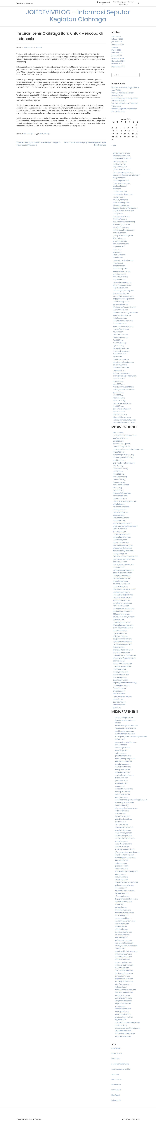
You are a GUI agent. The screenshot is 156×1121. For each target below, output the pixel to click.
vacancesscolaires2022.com (124, 422)
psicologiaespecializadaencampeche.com (131, 736)
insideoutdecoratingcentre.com (125, 312)
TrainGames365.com (121, 205)
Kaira (30, 1119)
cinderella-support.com (122, 282)
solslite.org (119, 904)
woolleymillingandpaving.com (126, 871)
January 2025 (116, 55)
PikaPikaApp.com (120, 219)
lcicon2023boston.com (122, 417)
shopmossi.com (121, 888)
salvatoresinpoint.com (122, 315)
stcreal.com (117, 252)
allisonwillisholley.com (123, 901)
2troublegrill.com (121, 877)
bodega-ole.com (121, 987)
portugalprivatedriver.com (123, 564)
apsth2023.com (119, 411)
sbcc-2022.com (118, 384)
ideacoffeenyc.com (120, 540)
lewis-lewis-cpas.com (121, 351)
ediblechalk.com (119, 693)
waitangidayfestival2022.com (124, 420)
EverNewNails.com (120, 310)
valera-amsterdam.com (124, 970)
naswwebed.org (119, 370)
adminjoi (39, 47)
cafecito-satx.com (121, 824)
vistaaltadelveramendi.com (125, 728)
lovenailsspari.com (120, 581)
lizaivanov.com (120, 753)
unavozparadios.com (121, 518)
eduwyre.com (118, 332)
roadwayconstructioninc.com (124, 655)
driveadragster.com (122, 747)
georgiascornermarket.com (124, 559)
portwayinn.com (121, 907)
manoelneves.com (120, 191)
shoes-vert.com (119, 520)
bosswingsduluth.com (121, 622)
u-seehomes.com (119, 323)
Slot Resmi (115, 1095)
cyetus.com (117, 356)
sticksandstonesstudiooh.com (126, 882)
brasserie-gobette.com (122, 666)
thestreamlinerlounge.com (125, 989)
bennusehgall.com (120, 496)
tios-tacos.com (120, 822)
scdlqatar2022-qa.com (121, 443)
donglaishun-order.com (122, 603)
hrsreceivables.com (120, 277)
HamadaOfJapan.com (121, 224)
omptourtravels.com (123, 1003)
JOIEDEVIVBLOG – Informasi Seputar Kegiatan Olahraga (78, 15)
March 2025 (116, 50)
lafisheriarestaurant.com (123, 611)
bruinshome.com (121, 841)
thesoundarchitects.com (124, 912)
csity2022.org (118, 490)
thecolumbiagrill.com (121, 446)
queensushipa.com (120, 268)
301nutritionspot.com (123, 956)
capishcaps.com (119, 704)
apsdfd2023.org (119, 400)
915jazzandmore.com (121, 614)
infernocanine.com (122, 896)
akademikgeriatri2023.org (123, 455)
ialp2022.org (118, 471)
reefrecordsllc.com (122, 811)
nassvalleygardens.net (123, 998)
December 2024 (117, 58)
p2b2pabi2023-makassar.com (124, 435)
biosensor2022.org (120, 468)
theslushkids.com (121, 860)
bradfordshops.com (121, 359)
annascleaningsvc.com (123, 844)
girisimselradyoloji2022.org (124, 463)
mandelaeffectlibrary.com (123, 194)
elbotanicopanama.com (122, 523)
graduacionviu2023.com (124, 827)
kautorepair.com (119, 531)
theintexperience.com (121, 156)
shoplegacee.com (120, 241)
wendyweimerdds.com (121, 271)
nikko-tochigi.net (121, 937)
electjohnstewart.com (123, 1001)
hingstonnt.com (119, 178)
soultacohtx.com (119, 702)
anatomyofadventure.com (125, 921)
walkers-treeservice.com (124, 885)
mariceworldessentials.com (123, 608)
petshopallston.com (122, 791)
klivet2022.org (118, 474)
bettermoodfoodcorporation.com (126, 175)
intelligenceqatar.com (121, 216)
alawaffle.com (120, 813)
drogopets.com (119, 691)
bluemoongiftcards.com (124, 943)
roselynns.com (118, 197)
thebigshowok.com (122, 769)
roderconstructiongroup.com (124, 501)
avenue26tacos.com (122, 794)
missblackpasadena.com (124, 802)
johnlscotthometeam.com (123, 321)
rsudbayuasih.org (122, 1011)
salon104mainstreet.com (123, 573)
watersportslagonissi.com (123, 326)
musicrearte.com (119, 669)
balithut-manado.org (121, 373)
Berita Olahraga (118, 2)
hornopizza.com (121, 745)
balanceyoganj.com (120, 200)
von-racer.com (118, 567)
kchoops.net (119, 948)
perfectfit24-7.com (120, 562)
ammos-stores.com (122, 959)
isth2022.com (118, 432)
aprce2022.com (119, 378)
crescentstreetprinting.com (125, 742)
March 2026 (116, 36)
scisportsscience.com (123, 1031)
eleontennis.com (119, 354)
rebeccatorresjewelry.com (123, 260)
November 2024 (117, 61)
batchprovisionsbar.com (122, 663)
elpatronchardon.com (121, 600)
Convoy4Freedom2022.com (123, 389)
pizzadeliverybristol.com (122, 548)
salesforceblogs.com (121, 202)
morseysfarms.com (120, 672)
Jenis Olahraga (129, 2)
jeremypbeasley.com (121, 293)
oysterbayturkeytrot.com (124, 849)
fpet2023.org (118, 340)
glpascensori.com (121, 866)
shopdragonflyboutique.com (124, 658)
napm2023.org (119, 398)
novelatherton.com (122, 995)
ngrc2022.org (118, 345)
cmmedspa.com (121, 926)
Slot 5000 (115, 1074)
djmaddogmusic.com (123, 910)
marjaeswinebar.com (121, 534)
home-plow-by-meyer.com (125, 758)
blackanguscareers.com (124, 981)
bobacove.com (118, 647)
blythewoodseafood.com (122, 641)
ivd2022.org (117, 487)
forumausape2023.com (122, 403)
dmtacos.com (120, 739)
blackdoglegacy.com (122, 764)
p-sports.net (119, 786)
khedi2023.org (118, 452)
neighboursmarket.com (124, 978)
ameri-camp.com (119, 274)
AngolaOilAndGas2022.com (123, 387)
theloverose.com (121, 778)
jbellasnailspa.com (120, 630)
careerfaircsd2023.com (122, 409)
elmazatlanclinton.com (122, 537)
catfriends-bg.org (120, 161)
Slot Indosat (116, 1090)
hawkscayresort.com (121, 507)
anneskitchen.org (122, 805)
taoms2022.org (119, 479)
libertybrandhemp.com (124, 973)
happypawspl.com (120, 553)
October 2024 (116, 64)
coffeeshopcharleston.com (123, 570)
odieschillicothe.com (121, 542)
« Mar (113, 145)
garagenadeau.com (120, 304)
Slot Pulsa (115, 1058)
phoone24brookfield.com (123, 650)
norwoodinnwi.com (122, 976)
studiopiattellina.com (121, 592)
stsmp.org (117, 189)
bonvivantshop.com (121, 244)
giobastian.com (121, 863)
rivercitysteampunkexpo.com (126, 945)
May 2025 (115, 47)
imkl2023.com (118, 406)
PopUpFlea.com (119, 255)
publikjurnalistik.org (123, 1014)
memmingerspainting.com (123, 290)
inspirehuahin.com (120, 288)
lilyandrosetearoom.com (124, 855)
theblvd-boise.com (120, 337)
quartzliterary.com (120, 586)
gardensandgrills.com (123, 932)
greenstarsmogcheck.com (123, 551)
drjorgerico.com (119, 266)
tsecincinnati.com (120, 498)
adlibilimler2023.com (121, 367)
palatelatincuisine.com (123, 761)
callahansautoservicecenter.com (125, 556)
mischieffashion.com (121, 329)
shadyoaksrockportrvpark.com (125, 526)
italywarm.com (120, 1020)
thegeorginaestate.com (122, 639)
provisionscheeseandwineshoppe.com (128, 449)
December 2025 (117, 44)
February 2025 (117, 53)
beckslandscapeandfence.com (126, 725)
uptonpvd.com (120, 874)
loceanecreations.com (123, 962)
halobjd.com (118, 213)
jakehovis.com (118, 619)
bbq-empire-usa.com (121, 685)
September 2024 (117, 66)
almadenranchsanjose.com (123, 362)
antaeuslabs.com (119, 233)
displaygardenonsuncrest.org (124, 682)
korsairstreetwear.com (124, 789)
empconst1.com (119, 279)
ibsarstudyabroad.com (122, 493)
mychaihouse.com (120, 633)
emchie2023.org (119, 460)
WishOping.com (119, 238)
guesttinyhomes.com (123, 756)
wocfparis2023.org (120, 438)
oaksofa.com (118, 699)
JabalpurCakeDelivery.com (123, 211)
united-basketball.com (123, 819)
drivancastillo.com (122, 923)
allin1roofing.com (121, 915)
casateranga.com (121, 879)
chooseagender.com (121, 180)
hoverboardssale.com (121, 183)
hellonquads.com (119, 509)
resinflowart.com (121, 783)
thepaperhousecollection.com (126, 899)
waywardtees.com (120, 167)
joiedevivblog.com (122, 967)
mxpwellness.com (121, 893)
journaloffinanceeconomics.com (127, 1022)
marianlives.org (119, 164)
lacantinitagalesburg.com (123, 545)
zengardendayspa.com (123, 833)
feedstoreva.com (119, 688)
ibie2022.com (118, 381)
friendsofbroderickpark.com (124, 589)
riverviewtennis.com (121, 674)
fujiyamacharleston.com (122, 597)
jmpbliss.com (118, 263)
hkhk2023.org (118, 395)
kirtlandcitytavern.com (123, 954)
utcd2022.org (118, 466)
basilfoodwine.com (122, 934)
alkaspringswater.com (122, 575)
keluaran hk (116, 1100)
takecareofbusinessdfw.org (124, 222)
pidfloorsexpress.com (121, 169)
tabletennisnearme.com (122, 696)
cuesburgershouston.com (125, 734)
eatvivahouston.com (123, 767)
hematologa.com (121, 750)
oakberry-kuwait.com (121, 584)
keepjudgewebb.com (123, 918)
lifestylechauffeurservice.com (124, 307)
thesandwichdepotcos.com (123, 296)
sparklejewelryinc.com (123, 835)
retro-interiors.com (120, 334)
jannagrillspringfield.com (123, 595)
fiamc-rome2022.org (121, 606)
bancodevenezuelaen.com (123, 172)
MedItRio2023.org (120, 414)
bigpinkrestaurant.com (122, 285)
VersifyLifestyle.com (121, 227)
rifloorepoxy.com (121, 868)
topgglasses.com (121, 797)
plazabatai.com (119, 504)
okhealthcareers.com (121, 153)
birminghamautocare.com (123, 625)
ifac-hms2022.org (120, 477)
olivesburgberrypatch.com (125, 857)
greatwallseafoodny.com (124, 775)
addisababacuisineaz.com (125, 1033)
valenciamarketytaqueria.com (126, 808)
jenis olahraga (45, 134)
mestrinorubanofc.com (124, 992)
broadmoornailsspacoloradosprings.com (131, 800)
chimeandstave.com (122, 772)
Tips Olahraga (123, 5)
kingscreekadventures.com (123, 230)
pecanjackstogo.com (123, 830)
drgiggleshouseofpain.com (123, 299)
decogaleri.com (119, 515)
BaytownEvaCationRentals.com (125, 208)
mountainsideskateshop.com (126, 951)
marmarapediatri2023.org (123, 457)
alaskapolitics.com (120, 186)
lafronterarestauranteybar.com (127, 852)
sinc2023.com (118, 441)
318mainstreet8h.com (121, 578)
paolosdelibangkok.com (122, 644)
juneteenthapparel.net (124, 1017)
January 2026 (116, 42)
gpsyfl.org (117, 707)
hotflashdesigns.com (121, 301)
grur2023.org (118, 392)
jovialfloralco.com (120, 318)
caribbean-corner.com (123, 940)
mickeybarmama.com (121, 652)
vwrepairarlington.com (124, 717)
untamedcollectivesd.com (124, 890)
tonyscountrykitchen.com (123, 628)
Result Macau (116, 1053)
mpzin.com (117, 249)
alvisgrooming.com (120, 636)
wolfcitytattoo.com (122, 846)
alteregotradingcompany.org (124, 376)
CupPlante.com (119, 246)
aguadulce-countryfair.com (123, 617)
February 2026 (117, 39)
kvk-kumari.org (121, 1025)
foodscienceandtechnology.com (127, 1028)
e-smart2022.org (119, 343)
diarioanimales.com (120, 512)
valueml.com (118, 257)
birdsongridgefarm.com (124, 965)
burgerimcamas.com (123, 1036)
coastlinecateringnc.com (124, 731)
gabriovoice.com (121, 780)
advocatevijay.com (120, 365)
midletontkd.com (121, 929)
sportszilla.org (118, 661)
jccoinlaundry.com (120, 529)
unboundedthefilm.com (122, 158)
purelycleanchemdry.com (123, 235)
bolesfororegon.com (123, 984)
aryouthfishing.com (122, 816)
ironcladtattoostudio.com (125, 838)
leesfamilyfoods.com (121, 348)
